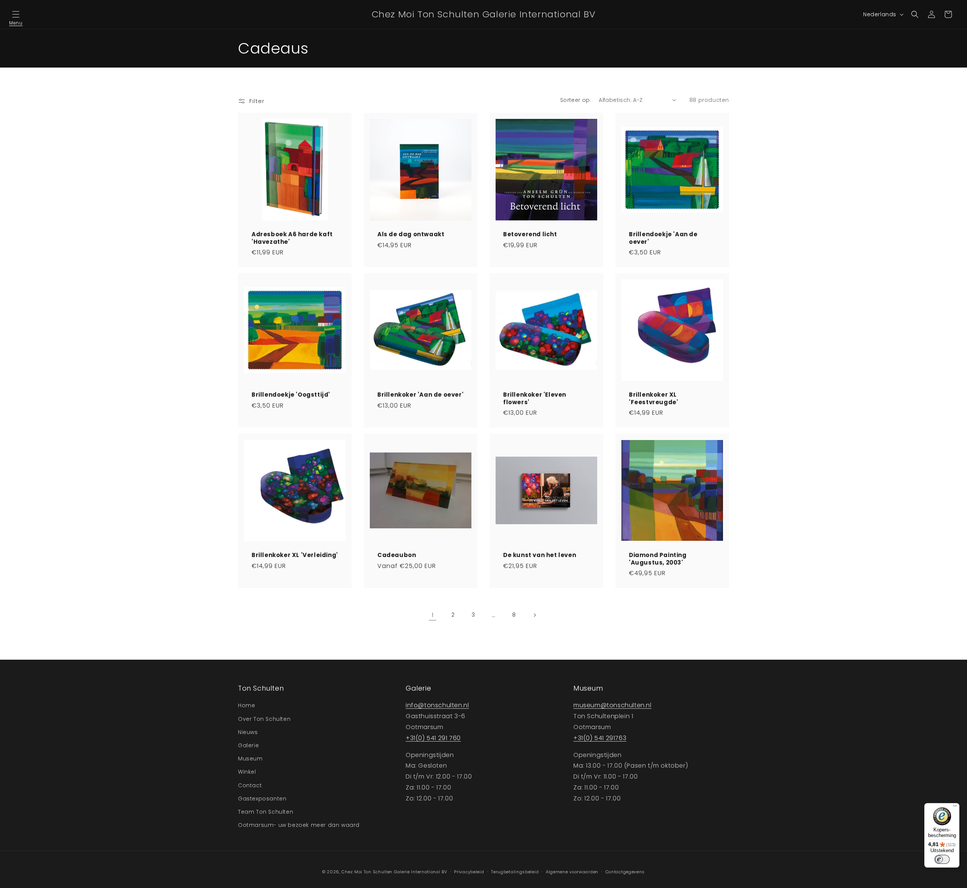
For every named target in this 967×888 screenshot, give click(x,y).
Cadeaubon (396, 555)
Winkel (247, 772)
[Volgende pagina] (534, 615)
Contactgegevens (625, 872)
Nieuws (248, 732)
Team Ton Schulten (265, 812)
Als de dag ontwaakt (410, 234)
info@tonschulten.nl (437, 705)
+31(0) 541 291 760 (433, 738)
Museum (250, 758)
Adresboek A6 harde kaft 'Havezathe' (292, 238)
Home (246, 705)
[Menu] (954, 807)
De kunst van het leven (539, 555)
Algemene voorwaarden (572, 872)
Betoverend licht (530, 234)
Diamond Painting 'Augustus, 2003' (658, 558)
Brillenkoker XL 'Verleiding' (295, 555)
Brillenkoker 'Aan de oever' (420, 395)
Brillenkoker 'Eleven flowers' (534, 398)
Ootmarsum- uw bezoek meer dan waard (299, 825)
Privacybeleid (469, 872)
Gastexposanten (262, 798)
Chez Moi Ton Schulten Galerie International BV (394, 872)
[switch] (942, 859)
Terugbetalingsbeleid (515, 872)
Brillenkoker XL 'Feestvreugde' (653, 398)
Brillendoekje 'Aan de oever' (663, 238)
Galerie (248, 745)
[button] (16, 14)
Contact (250, 785)
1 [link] (433, 615)
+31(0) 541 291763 (599, 738)
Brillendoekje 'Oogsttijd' (291, 395)
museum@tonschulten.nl (612, 705)
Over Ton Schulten (264, 719)
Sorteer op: (575, 100)
